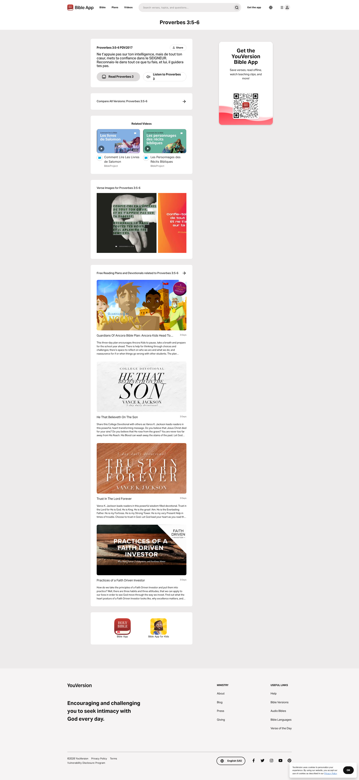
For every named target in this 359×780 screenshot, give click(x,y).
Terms (113, 758)
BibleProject (111, 165)
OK (348, 770)
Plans (115, 7)
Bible (102, 7)
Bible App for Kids (158, 636)
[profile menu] (284, 7)
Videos (128, 7)
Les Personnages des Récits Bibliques (165, 159)
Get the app (254, 7)
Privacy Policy (99, 758)
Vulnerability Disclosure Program (86, 762)
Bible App (122, 636)
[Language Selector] (270, 7)
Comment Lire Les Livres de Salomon (121, 159)
